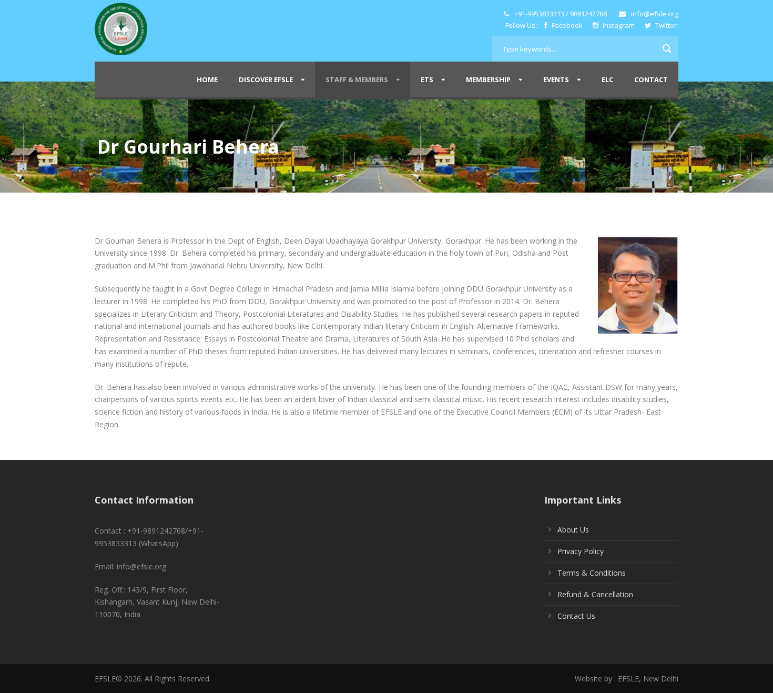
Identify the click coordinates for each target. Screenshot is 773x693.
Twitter (665, 25)
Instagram (618, 25)
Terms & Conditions (591, 573)
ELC (607, 79)
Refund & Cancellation (595, 594)
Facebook (567, 25)
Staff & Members (357, 79)
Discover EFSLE (266, 79)
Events (556, 79)
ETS (427, 79)
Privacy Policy (580, 551)
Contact (651, 79)
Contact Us (576, 616)
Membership (488, 79)
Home (207, 79)
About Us (573, 530)
